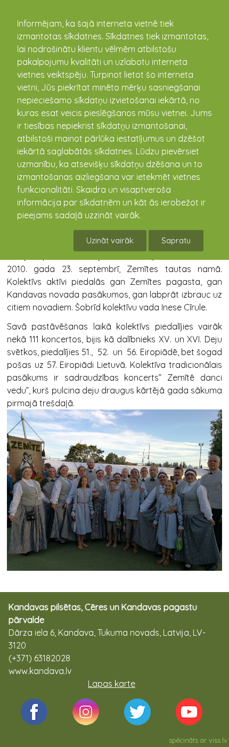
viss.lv (218, 740)
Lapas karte (111, 683)
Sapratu (176, 240)
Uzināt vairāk (110, 240)
